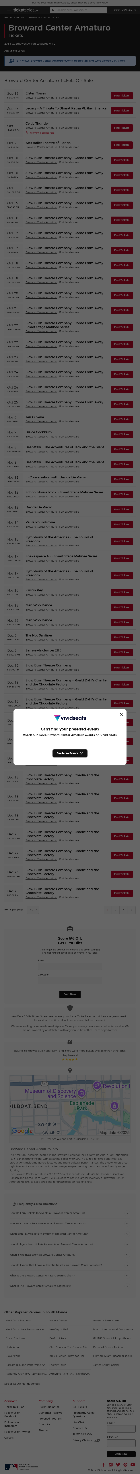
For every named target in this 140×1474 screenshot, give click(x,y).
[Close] (121, 714)
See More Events (67, 753)
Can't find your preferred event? (70, 729)
